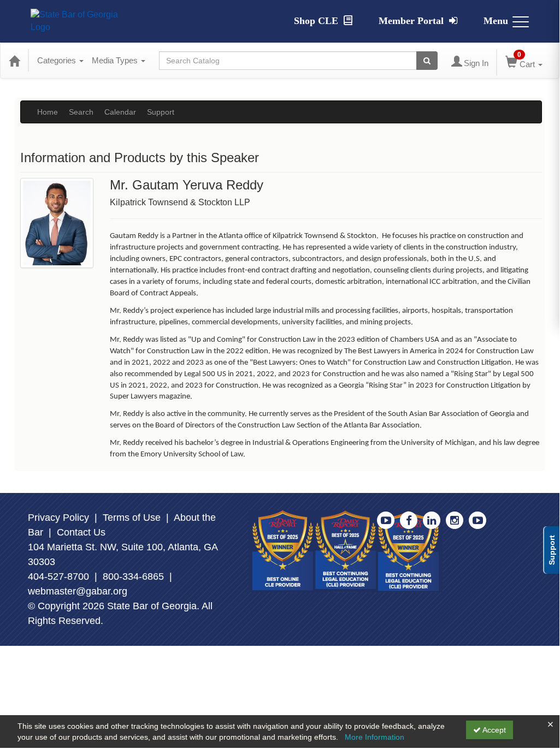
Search (81, 112)
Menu (496, 20)
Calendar (120, 112)
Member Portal (412, 20)
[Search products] (427, 60)
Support (160, 112)
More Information (374, 737)
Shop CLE (317, 20)
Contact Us (81, 532)
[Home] (14, 60)
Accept (493, 730)
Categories (57, 60)
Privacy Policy (58, 517)
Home (47, 112)
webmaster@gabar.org (77, 591)
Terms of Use (132, 517)
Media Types (116, 60)
